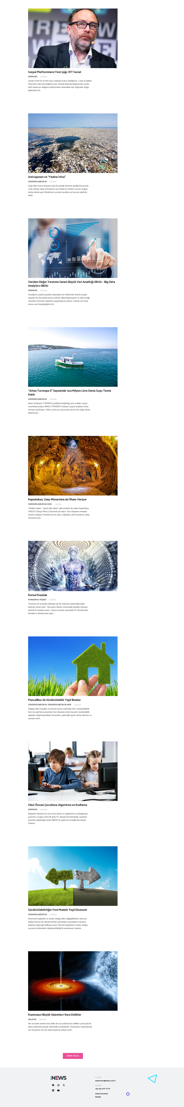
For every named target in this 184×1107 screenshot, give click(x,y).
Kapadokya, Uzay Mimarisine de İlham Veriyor (57, 499)
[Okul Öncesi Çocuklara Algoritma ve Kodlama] (73, 771)
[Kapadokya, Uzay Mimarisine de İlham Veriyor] (73, 465)
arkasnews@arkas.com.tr (105, 1081)
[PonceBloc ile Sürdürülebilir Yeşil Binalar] (73, 666)
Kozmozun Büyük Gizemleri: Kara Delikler (54, 1014)
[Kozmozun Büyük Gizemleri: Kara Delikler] (73, 981)
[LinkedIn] (53, 1090)
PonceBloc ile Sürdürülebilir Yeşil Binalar (54, 700)
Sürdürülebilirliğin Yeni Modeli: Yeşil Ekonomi (57, 909)
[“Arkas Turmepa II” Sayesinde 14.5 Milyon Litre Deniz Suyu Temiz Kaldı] (73, 357)
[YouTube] (58, 1090)
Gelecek (32, 1019)
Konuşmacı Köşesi (37, 599)
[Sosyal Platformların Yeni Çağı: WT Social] (73, 38)
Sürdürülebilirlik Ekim (40, 504)
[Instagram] (58, 1085)
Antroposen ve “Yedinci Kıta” (47, 177)
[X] (63, 1085)
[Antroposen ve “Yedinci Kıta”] (73, 143)
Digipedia (32, 76)
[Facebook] (53, 1085)
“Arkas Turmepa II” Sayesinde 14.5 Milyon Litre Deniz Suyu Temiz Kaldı (69, 392)
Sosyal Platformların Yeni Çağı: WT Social (54, 72)
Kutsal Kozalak (37, 595)
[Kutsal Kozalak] (73, 566)
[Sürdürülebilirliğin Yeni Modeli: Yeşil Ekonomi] (73, 876)
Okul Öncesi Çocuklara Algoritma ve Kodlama (57, 805)
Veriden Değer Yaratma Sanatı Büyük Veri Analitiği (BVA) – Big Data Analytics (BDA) (71, 284)
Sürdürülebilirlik (37, 181)
